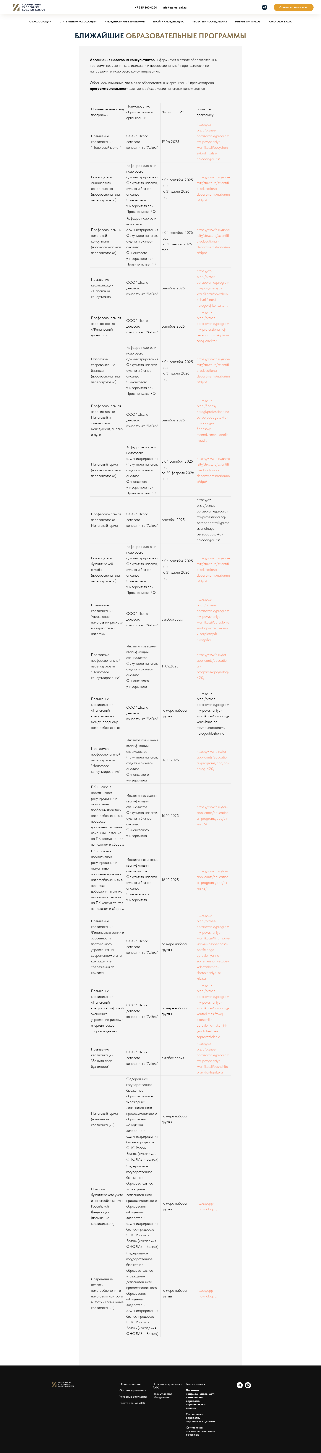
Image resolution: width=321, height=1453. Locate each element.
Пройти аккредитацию (168, 21)
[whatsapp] (248, 1387)
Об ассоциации (40, 21)
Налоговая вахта (280, 21)
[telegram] (264, 7)
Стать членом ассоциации (78, 21)
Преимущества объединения (162, 1395)
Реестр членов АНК (132, 1403)
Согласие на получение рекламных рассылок (200, 1431)
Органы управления (132, 1390)
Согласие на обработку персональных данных (200, 1417)
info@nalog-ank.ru (175, 7)
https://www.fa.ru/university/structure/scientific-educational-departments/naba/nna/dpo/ (213, 188)
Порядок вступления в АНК (167, 1385)
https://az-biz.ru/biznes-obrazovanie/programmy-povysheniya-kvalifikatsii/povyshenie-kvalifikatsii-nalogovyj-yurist (213, 141)
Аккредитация (195, 1384)
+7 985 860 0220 (146, 7)
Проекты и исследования (209, 21)
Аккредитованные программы (125, 21)
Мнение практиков (247, 21)
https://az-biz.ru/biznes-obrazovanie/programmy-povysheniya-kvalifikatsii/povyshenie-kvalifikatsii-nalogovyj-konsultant (213, 288)
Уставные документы (133, 1396)
